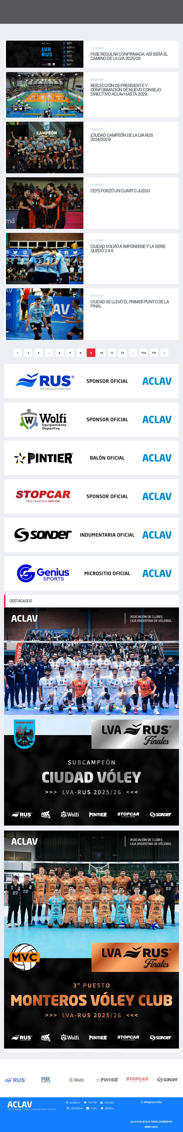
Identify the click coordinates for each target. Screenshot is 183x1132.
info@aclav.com (153, 1102)
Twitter (92, 1103)
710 (143, 353)
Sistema (110, 1108)
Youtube (109, 1103)
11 (112, 353)
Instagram (76, 1108)
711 (154, 353)
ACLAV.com (136, 1122)
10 (101, 353)
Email (93, 1108)
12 (122, 353)
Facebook (74, 1103)
